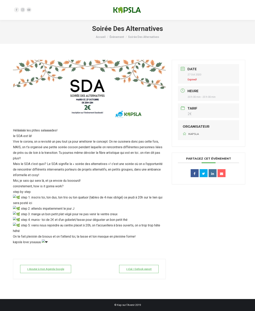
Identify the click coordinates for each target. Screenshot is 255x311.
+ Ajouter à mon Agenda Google (45, 269)
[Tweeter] (204, 173)
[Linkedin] (213, 173)
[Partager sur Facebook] (195, 173)
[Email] (222, 173)
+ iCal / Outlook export (139, 269)
